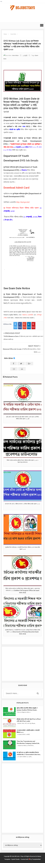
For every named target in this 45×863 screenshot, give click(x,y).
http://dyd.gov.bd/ (23, 202)
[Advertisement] (23, 17)
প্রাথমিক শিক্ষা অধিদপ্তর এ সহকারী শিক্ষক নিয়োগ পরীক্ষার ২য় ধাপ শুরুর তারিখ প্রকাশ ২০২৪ (22, 548)
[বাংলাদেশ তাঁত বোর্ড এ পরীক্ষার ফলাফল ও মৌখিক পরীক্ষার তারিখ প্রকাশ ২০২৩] (22, 485)
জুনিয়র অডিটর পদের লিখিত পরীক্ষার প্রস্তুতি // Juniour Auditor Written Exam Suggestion (27, 709)
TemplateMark (36, 859)
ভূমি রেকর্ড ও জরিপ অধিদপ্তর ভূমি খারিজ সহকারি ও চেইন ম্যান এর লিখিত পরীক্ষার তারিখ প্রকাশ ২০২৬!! (22, 418)
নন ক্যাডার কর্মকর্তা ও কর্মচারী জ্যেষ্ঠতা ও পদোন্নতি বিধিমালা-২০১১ (28, 731)
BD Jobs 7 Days (19, 856)
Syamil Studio (15, 859)
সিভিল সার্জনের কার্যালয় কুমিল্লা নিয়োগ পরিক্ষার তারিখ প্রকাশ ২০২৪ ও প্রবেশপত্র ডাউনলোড (22, 461)
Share (20, 327)
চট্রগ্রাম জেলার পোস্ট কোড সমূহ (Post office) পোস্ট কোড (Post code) (29, 720)
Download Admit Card (16, 187)
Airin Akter (8, 358)
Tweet (15, 327)
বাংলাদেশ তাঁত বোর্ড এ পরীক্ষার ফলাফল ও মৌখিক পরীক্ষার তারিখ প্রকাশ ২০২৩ (22, 504)
